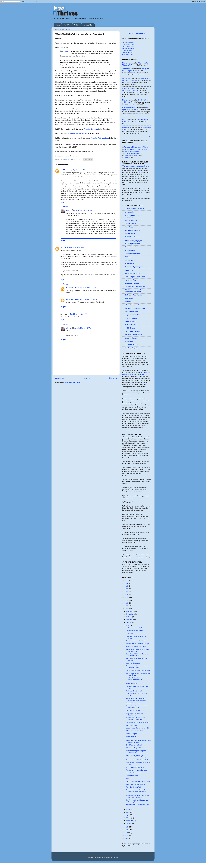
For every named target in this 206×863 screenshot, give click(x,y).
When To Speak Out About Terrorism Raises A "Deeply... (136, 756)
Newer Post (60, 378)
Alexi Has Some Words (134, 787)
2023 (127, 586)
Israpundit (128, 301)
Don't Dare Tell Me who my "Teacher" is (135, 714)
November (130, 614)
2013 (127, 827)
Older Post (112, 378)
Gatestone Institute (132, 283)
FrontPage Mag (130, 280)
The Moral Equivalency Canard (133, 153)
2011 (126, 833)
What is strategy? (132, 725)
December (130, 611)
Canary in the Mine (131, 247)
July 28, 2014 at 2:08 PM (78, 314)
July (128, 625)
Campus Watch (127, 55)
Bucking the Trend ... (132, 230)
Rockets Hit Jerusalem (133, 773)
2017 (127, 600)
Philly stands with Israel (134, 691)
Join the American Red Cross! (136, 641)
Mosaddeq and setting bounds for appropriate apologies (137, 796)
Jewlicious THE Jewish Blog (135, 308)
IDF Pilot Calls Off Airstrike (135, 767)
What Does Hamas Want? (134, 731)
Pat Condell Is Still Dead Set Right (137, 722)
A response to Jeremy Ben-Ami (136, 770)
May (128, 812)
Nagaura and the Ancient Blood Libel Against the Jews (138, 741)
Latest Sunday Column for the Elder (138, 670)
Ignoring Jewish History (131, 155)
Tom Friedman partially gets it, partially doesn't (136, 751)
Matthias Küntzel (131, 325)
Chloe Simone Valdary (133, 253)
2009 (127, 838)
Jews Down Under (128, 44)
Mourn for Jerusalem (133, 663)
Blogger (115, 857)
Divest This (129, 270)
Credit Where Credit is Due (135, 745)
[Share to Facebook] (90, 160)
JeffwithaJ (125, 127)
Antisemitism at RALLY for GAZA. (137, 760)
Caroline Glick (130, 250)
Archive (76, 25)
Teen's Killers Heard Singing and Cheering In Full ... (137, 801)
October (129, 617)
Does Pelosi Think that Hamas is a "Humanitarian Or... (137, 655)
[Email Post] (80, 159)
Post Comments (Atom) (72, 383)
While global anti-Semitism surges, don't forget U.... (137, 650)
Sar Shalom (65, 170)
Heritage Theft (88, 25)
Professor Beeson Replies (135, 628)
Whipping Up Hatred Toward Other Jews (136, 149)
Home (58, 25)
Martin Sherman (130, 321)
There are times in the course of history (136, 166)
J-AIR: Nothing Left (132, 305)
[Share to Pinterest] (92, 160)
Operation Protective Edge (99, 138)
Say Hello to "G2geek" (133, 710)
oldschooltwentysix (128, 88)
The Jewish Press (128, 46)
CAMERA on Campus (132, 237)
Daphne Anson (130, 260)
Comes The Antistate (133, 703)
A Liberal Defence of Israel (134, 209)
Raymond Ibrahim (131, 338)
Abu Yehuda (129, 212)
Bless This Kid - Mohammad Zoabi (137, 804)
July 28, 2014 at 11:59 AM (88, 299)
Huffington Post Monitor (133, 295)
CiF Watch (128, 257)
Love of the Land (131, 318)
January (129, 823)
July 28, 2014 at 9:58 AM (77, 170)
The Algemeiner (127, 52)
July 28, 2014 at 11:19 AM (76, 247)
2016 (127, 603)
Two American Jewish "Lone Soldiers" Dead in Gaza (135, 718)
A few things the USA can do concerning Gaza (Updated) (136, 699)
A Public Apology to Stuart (134, 748)
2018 (127, 597)
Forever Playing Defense (131, 151)
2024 (127, 583)
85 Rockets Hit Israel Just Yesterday (138, 781)
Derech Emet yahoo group (134, 267)
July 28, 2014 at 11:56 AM (88, 288)
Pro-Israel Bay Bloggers (133, 335)
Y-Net (62, 47)
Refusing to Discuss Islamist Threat (136, 147)
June (128, 809)
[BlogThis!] (86, 160)
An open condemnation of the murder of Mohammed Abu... (136, 790)
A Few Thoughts (131, 734)
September (130, 619)
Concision (129, 633)
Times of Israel (127, 50)
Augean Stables (130, 223)
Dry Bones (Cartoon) (132, 273)
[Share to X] (88, 160)
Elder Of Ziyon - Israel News (135, 277)
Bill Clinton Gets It (132, 683)
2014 (127, 609)
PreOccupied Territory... (133, 331)
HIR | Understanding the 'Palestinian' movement (133, 290)
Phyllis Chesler (130, 328)
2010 (127, 835)
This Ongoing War (131, 348)
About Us (67, 25)
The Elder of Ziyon (128, 42)
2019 (127, 594)
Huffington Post (127, 374)
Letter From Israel (132, 775)
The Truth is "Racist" (133, 736)
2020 (127, 592)
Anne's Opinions (131, 220)
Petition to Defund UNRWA (135, 630)
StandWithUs (129, 341)
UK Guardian (143, 374)
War (127, 778)
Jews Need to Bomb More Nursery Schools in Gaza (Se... (137, 666)
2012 (127, 830)
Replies (65, 206)
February (129, 820)
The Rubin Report (131, 344)
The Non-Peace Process (136, 33)
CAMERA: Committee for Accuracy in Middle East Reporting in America (133, 241)
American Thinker (128, 48)
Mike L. (68, 210)
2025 (127, 580)
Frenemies (127, 157)
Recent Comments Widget (144, 136)
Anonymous (126, 69)
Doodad (63, 247)
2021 (127, 589)
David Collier (129, 263)
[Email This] (84, 160)
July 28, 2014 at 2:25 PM (82, 328)
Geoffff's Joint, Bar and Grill (135, 286)
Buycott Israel (130, 233)
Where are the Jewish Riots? (135, 784)
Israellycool (129, 298)
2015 (127, 606)
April (128, 815)
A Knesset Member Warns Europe (137, 644)
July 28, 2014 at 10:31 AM (83, 210)
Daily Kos (144, 372)
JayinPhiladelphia (72, 288)
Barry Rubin (129, 227)
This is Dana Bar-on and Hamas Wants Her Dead (137, 706)
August (129, 622)
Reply (62, 202)
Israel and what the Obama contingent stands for (135, 679)
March (128, 818)
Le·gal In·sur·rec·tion (132, 315)
